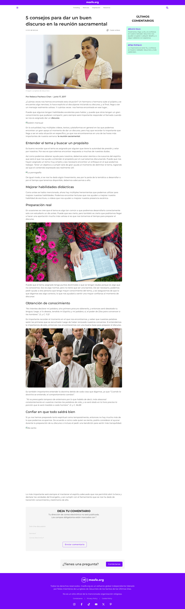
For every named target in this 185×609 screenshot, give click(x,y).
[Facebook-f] (81, 604)
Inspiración (96, 8)
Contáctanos (78, 598)
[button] (17, 8)
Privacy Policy (92, 598)
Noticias (86, 8)
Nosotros (106, 8)
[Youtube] (96, 604)
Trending (76, 8)
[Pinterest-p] (110, 604)
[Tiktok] (88, 604)
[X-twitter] (103, 604)
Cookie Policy (107, 598)
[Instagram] (74, 604)
